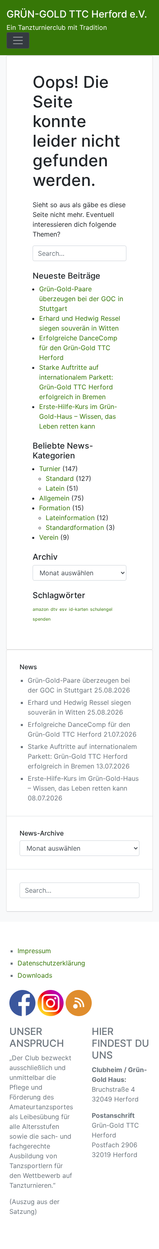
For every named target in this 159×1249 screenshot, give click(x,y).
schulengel (101, 609)
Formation (54, 508)
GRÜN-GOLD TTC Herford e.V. (77, 14)
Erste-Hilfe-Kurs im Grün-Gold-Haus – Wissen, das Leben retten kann (78, 416)
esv (63, 609)
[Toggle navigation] (18, 40)
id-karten (78, 609)
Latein (55, 488)
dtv (54, 609)
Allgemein (54, 498)
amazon (41, 609)
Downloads (35, 975)
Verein (48, 537)
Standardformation (75, 527)
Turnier (49, 469)
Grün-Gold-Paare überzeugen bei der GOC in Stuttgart (81, 299)
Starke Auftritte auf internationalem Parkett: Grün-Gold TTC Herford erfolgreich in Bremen (82, 756)
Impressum (34, 951)
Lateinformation (70, 518)
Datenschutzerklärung (51, 963)
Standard (60, 478)
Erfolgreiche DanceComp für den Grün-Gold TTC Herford (78, 348)
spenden (42, 619)
